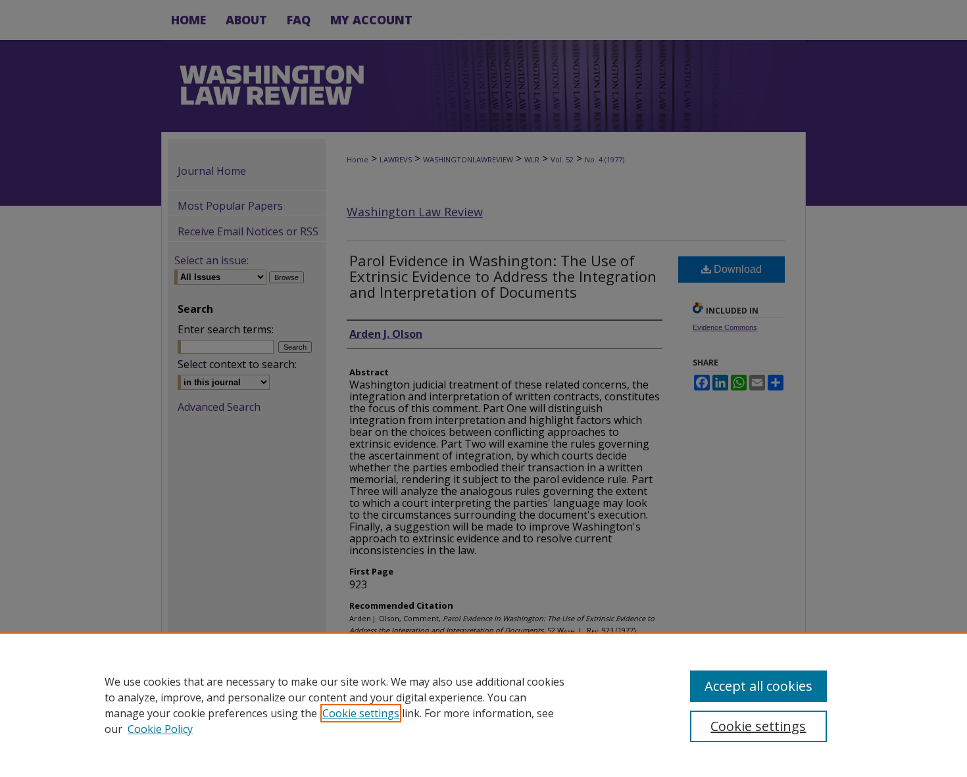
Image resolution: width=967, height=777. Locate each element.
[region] (483, 704)
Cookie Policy (160, 729)
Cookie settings (360, 713)
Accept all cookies (758, 686)
